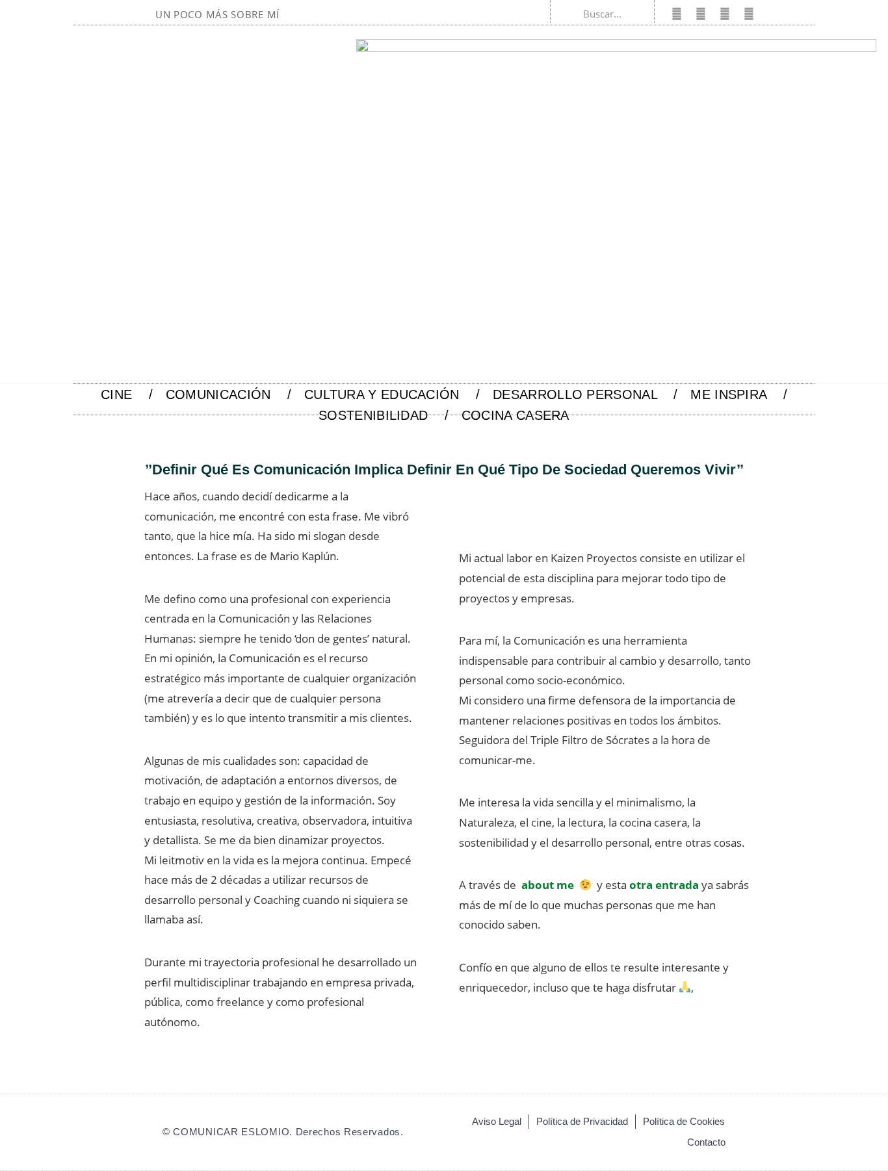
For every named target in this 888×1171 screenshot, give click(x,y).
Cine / (127, 394)
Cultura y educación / (392, 394)
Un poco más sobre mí (217, 14)
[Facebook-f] (676, 13)
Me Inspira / (738, 394)
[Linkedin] (748, 13)
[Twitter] (700, 13)
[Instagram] (724, 13)
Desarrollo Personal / (585, 394)
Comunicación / (228, 394)
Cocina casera (515, 415)
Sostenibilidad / (384, 415)
